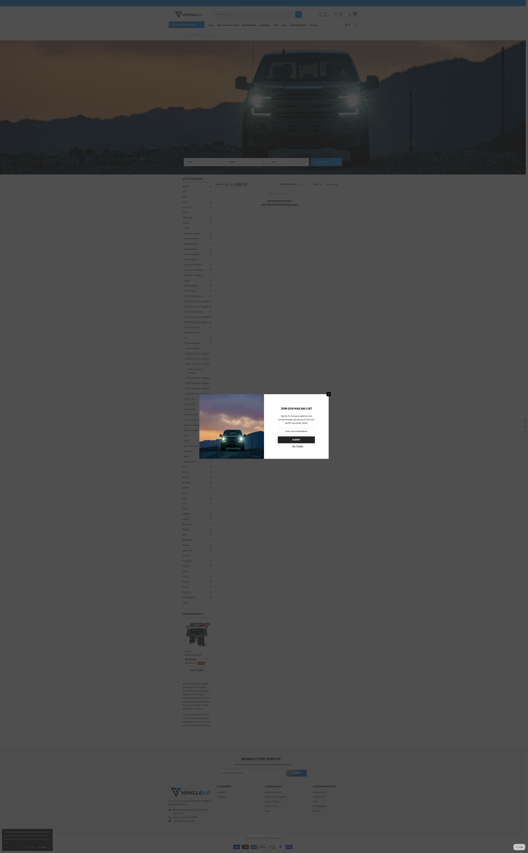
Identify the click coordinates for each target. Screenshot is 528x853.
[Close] (329, 394)
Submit (296, 439)
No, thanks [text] (297, 446)
